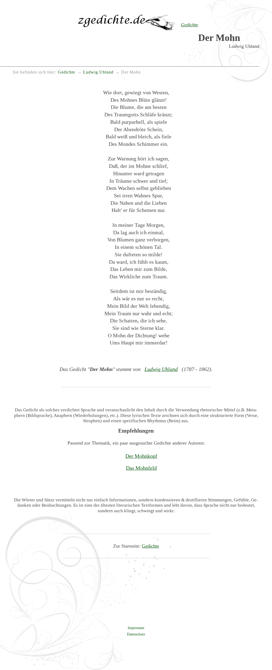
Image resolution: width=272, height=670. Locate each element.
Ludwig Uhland (161, 369)
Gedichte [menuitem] (66, 72)
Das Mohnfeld (141, 468)
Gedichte (150, 546)
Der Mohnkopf (141, 456)
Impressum (136, 628)
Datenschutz (136, 634)
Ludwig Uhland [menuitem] (98, 72)
